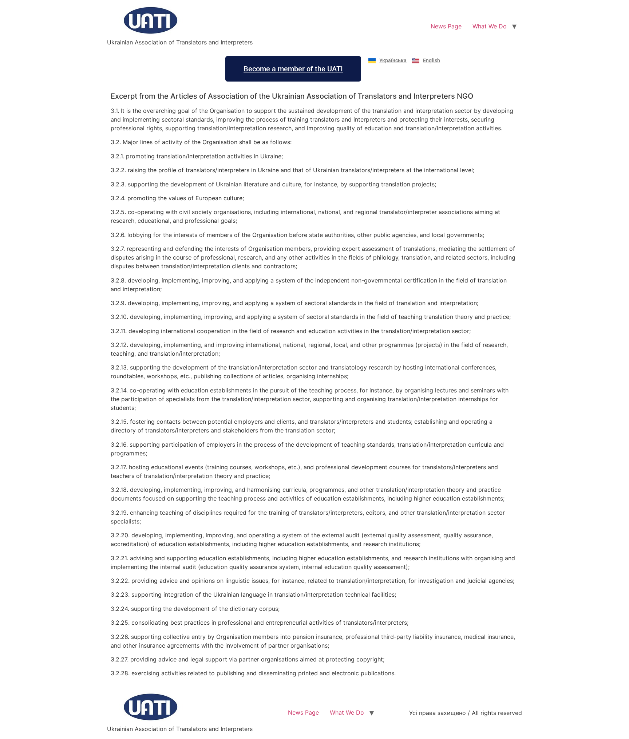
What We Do (489, 26)
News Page (446, 26)
